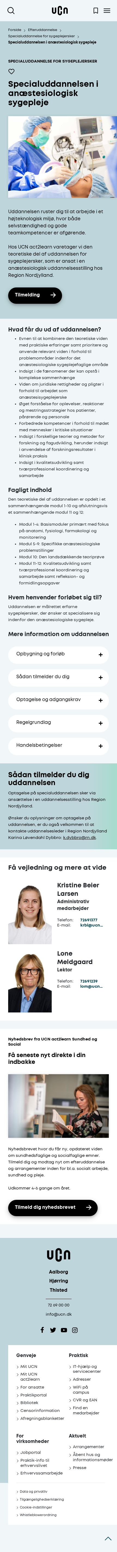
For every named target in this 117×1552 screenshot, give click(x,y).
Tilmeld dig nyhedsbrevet (45, 1207)
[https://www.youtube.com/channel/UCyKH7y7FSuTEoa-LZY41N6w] (64, 1330)
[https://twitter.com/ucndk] (53, 1330)
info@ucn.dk (59, 1314)
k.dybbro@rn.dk (79, 838)
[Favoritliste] (96, 11)
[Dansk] (60, 10)
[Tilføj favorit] (11, 71)
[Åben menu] (107, 11)
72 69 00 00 (58, 1305)
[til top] (108, 1538)
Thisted (58, 1290)
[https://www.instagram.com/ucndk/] (75, 1330)
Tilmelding (27, 295)
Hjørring (58, 1281)
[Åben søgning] (12, 10)
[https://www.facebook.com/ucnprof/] (42, 1330)
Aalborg (58, 1272)
